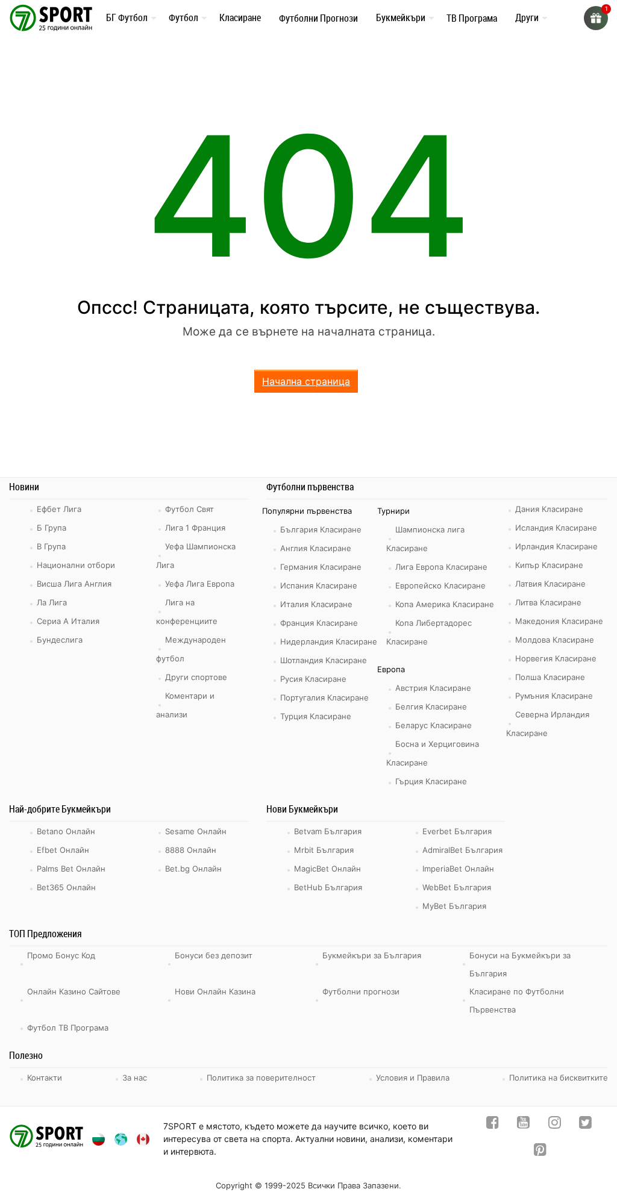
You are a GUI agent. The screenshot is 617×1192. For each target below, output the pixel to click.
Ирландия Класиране (556, 546)
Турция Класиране (315, 716)
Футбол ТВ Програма (67, 1027)
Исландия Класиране (556, 527)
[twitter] (585, 1124)
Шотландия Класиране (323, 660)
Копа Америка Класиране (444, 604)
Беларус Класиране (433, 725)
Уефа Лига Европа (199, 583)
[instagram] (555, 1124)
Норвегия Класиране (556, 658)
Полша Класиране (550, 677)
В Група (51, 546)
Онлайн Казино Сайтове (74, 991)
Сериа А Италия (68, 621)
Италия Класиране (316, 604)
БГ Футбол (127, 17)
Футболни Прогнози (318, 18)
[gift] (596, 18)
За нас (134, 1077)
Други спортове (196, 677)
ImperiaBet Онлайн (458, 868)
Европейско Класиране (440, 585)
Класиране (240, 17)
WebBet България (456, 887)
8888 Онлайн (190, 850)
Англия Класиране (315, 548)
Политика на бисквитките (558, 1077)
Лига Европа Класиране (441, 567)
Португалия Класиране (324, 697)
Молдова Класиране (554, 639)
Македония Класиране (559, 621)
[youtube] (523, 1124)
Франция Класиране (319, 623)
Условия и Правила (412, 1077)
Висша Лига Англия (74, 583)
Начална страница (306, 381)
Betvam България (328, 831)
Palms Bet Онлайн (71, 868)
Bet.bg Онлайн (193, 868)
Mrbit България (324, 850)
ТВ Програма (471, 18)
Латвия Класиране (550, 583)
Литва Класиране (548, 602)
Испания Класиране (318, 585)
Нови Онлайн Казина (215, 991)
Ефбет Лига (59, 509)
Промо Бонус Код (61, 955)
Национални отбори (76, 565)
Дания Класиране (549, 509)
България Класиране (321, 529)
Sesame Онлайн (196, 831)
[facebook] (493, 1124)
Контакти (44, 1077)
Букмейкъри (400, 17)
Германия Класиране (321, 567)
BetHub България (328, 887)
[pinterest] (540, 1151)
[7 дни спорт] (53, 17)
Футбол (183, 17)
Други (527, 17)
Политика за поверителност (261, 1077)
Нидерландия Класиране (328, 641)
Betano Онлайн (66, 831)
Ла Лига (52, 602)
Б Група (51, 527)
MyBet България (454, 906)
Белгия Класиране (431, 706)
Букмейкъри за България (371, 955)
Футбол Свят (189, 509)
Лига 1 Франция (195, 527)
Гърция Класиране (431, 781)
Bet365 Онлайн (66, 887)
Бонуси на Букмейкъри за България (520, 964)
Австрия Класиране (433, 688)
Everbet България (457, 831)
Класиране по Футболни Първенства (516, 1000)
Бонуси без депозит (213, 955)
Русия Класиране (313, 679)
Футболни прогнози (360, 991)
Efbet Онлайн (63, 850)
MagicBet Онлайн (327, 868)
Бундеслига (60, 639)
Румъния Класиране (554, 696)
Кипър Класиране (549, 565)
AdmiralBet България (462, 850)
